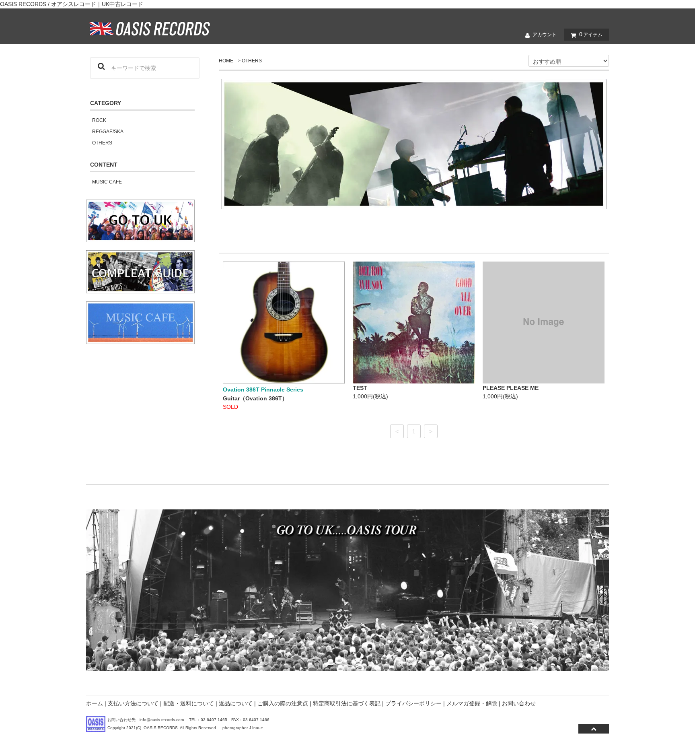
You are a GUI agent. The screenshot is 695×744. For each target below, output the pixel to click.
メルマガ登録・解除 (471, 703)
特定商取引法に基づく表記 (346, 703)
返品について (236, 703)
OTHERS (252, 61)
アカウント (545, 34)
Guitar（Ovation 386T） (255, 398)
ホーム (94, 703)
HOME (226, 61)
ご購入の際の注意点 (282, 703)
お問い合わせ (519, 703)
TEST (360, 388)
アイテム (590, 34)
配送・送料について (188, 703)
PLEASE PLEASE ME (511, 388)
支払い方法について (133, 703)
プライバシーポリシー (413, 703)
